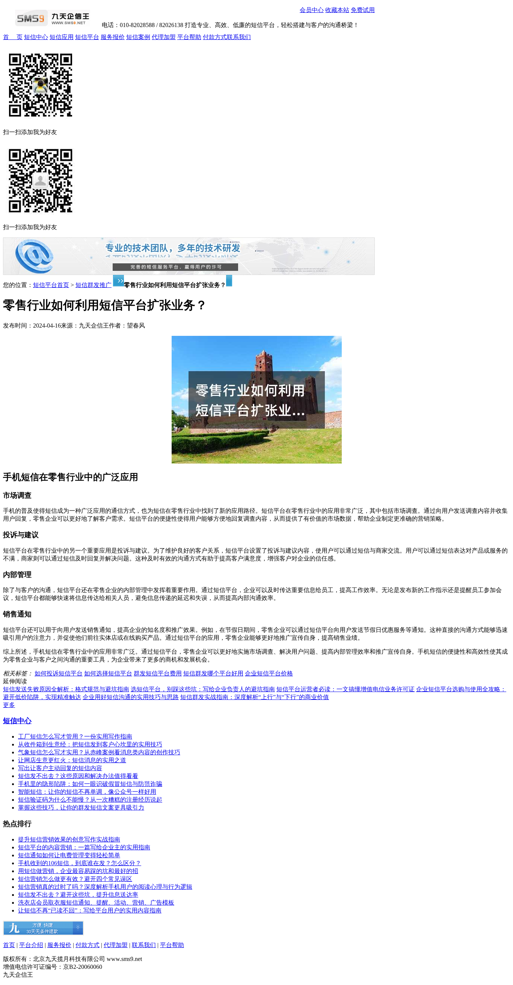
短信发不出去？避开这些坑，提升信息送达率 (78, 894)
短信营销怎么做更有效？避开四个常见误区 (75, 879)
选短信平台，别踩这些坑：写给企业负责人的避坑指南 (203, 689)
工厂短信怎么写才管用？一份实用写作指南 (75, 736)
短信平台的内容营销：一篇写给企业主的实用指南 (84, 847)
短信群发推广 (93, 285)
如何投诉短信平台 (59, 673)
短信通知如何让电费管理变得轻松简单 (69, 855)
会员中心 (312, 10)
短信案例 (138, 37)
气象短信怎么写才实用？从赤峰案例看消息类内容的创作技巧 (99, 752)
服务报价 (113, 37)
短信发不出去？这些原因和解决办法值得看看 (78, 776)
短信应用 (62, 37)
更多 (9, 705)
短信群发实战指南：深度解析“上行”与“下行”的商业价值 (254, 697)
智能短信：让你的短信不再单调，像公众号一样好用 (87, 792)
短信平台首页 (51, 285)
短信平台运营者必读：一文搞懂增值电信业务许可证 (345, 689)
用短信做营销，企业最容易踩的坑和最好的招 (78, 871)
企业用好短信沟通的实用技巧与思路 (131, 697)
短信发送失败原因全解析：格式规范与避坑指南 (66, 689)
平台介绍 (31, 945)
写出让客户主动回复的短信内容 (60, 768)
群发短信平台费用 (158, 673)
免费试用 (363, 10)
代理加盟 (164, 37)
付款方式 (215, 37)
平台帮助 (189, 37)
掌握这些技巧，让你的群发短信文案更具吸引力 (81, 807)
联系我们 (239, 37)
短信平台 (87, 37)
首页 (9, 945)
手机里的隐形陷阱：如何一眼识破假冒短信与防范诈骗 (90, 784)
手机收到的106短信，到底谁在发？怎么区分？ (79, 863)
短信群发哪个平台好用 (213, 673)
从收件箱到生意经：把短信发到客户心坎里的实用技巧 (90, 744)
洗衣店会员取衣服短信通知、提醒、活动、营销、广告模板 (96, 902)
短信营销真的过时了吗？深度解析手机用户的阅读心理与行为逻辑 (105, 887)
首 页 (13, 37)
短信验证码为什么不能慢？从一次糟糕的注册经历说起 (90, 799)
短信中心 (36, 37)
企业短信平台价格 (269, 673)
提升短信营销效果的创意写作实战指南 (69, 839)
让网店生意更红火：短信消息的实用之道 (72, 760)
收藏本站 (337, 10)
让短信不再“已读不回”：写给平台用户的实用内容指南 (89, 910)
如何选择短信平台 (108, 673)
